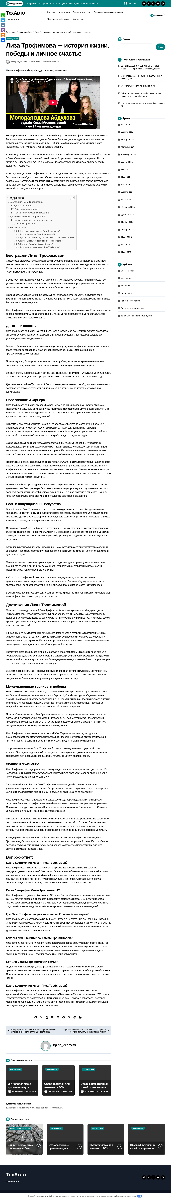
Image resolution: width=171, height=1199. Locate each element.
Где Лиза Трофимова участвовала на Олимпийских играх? (47, 237)
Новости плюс (127, 293)
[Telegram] (3, 20)
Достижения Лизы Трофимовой (27, 216)
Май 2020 (126, 244)
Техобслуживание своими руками (108, 12)
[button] (71, 198)
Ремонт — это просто (82, 12)
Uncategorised (12, 39)
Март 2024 (126, 199)
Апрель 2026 (127, 132)
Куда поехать (78, 19)
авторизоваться (54, 1107)
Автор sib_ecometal (19, 62)
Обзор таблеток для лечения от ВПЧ (57, 1085)
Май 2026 (125, 124)
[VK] (3, 25)
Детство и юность (23, 205)
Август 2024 (127, 162)
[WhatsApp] (3, 15)
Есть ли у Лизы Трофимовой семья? (36, 244)
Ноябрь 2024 (127, 139)
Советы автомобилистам (58, 19)
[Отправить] (3, 40)
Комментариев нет (51, 62)
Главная (51, 12)
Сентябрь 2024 (128, 154)
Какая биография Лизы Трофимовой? (37, 234)
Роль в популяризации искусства (32, 212)
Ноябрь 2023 (127, 222)
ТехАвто (15, 13)
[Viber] (3, 30)
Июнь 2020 (126, 237)
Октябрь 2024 (127, 147)
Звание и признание (25, 223)
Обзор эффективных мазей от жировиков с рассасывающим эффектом (94, 1089)
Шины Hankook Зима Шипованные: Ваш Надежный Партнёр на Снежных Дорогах (140, 67)
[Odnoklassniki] (3, 35)
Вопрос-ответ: (18, 227)
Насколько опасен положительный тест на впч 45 (142, 104)
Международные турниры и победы (33, 220)
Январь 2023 (127, 229)
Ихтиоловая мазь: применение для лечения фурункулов (21, 1087)
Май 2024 (126, 184)
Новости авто (64, 12)
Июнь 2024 (126, 177)
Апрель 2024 (127, 192)
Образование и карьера (27, 209)
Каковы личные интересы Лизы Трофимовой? (41, 241)
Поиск (126, 39)
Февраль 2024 (128, 207)
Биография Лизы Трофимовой (26, 201)
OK (139, 1196)
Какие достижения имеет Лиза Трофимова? (40, 231)
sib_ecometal (67, 1045)
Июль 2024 (126, 169)
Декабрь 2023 (127, 214)
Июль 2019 (126, 252)
